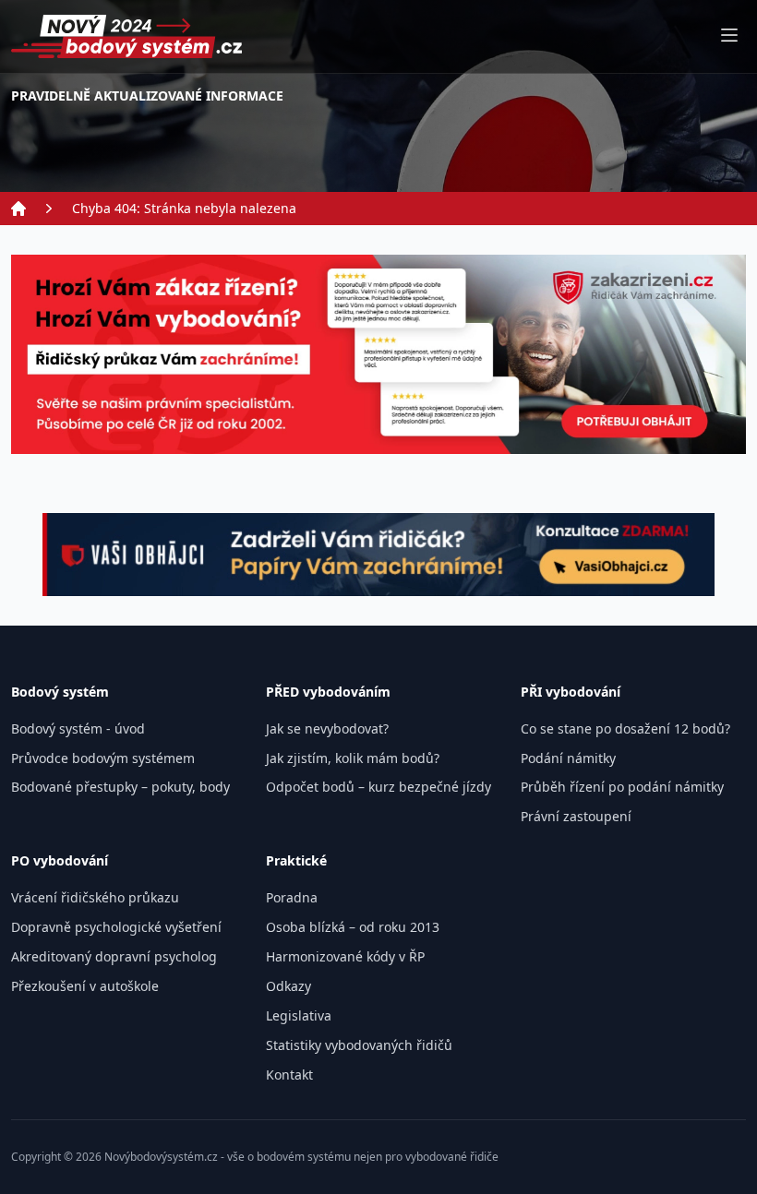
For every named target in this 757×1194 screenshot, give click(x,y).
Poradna (292, 897)
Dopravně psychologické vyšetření (116, 927)
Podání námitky (568, 758)
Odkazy (288, 986)
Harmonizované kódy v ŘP (345, 956)
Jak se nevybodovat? (327, 729)
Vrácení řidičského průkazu (95, 897)
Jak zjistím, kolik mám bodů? (352, 758)
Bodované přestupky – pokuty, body (120, 787)
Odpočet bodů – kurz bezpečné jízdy (378, 787)
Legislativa (298, 1016)
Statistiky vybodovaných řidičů (359, 1045)
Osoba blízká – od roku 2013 (352, 927)
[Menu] (729, 36)
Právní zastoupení (576, 816)
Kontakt (289, 1075)
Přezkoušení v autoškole (85, 986)
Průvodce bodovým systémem (103, 758)
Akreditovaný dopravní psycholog (114, 956)
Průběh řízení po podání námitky (622, 787)
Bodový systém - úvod (78, 729)
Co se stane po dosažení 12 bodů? (625, 729)
